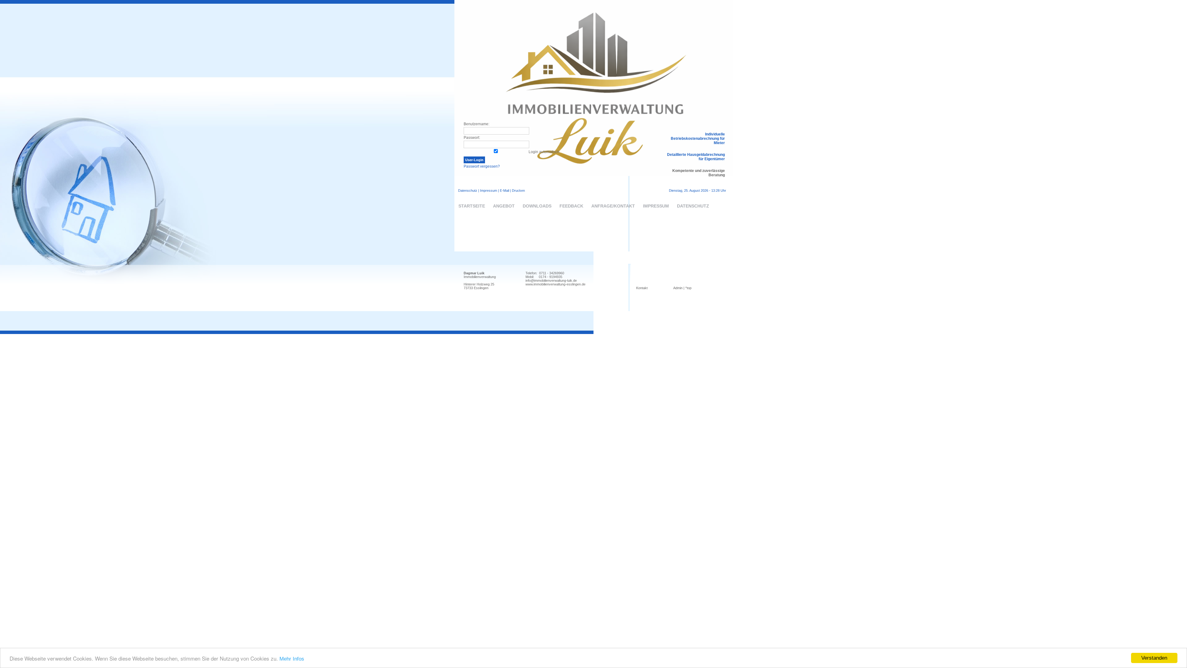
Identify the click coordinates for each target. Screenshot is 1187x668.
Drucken (518, 190)
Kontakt (642, 288)
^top (688, 288)
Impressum (488, 190)
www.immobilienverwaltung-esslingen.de (555, 284)
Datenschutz (467, 190)
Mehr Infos (291, 659)
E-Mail (504, 190)
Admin (678, 288)
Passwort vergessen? (482, 166)
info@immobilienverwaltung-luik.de (551, 280)
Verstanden (1154, 658)
